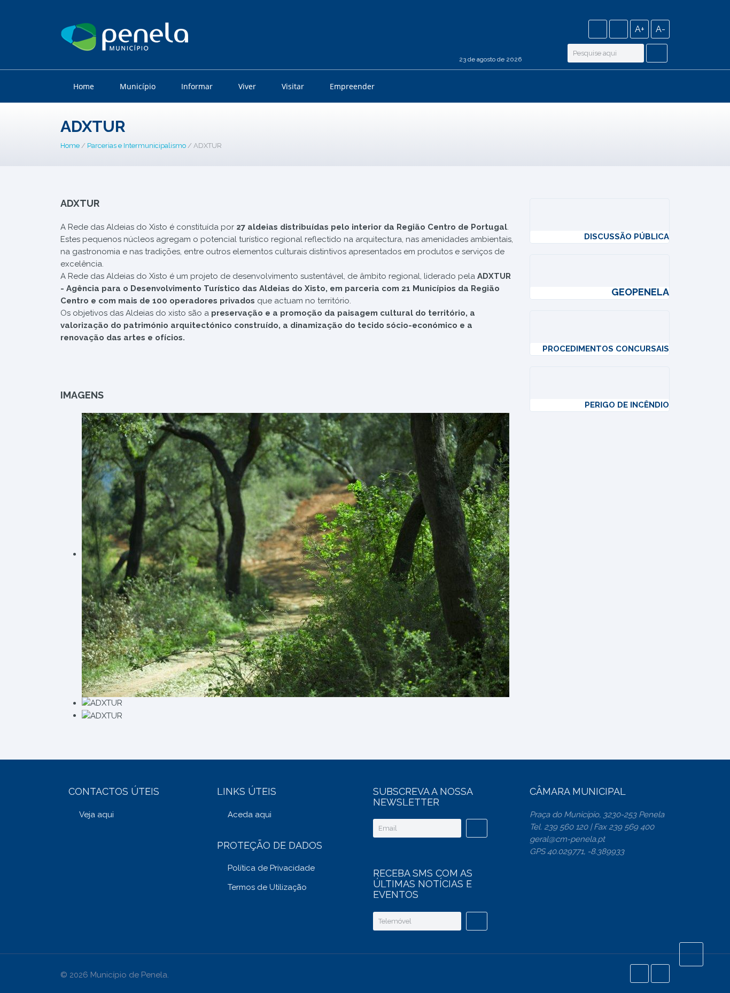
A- (660, 29)
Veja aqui (96, 814)
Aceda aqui (249, 814)
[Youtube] (618, 29)
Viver (247, 86)
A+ (639, 29)
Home (83, 86)
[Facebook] (597, 29)
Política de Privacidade (271, 868)
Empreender (352, 86)
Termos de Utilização (267, 887)
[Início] (124, 38)
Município (138, 86)
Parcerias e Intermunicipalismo (136, 146)
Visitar (293, 86)
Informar (197, 86)
